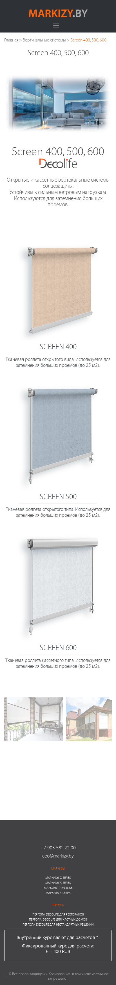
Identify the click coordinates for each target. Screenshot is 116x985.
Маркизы (58, 868)
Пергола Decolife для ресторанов (58, 914)
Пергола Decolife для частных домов (58, 919)
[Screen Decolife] (33, 719)
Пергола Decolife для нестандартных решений (58, 924)
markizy (58, 12)
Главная (11, 40)
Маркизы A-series (58, 882)
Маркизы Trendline (58, 887)
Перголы (58, 905)
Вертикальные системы (44, 40)
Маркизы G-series (58, 877)
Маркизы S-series (58, 892)
